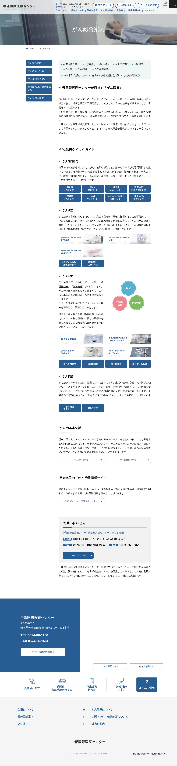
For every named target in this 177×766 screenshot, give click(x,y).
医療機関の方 (134, 10)
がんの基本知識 (100, 69)
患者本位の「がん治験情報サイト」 (81, 501)
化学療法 (77, 286)
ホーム (32, 49)
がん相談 (82, 69)
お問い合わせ (127, 5)
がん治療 (68, 69)
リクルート (149, 10)
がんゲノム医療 (139, 364)
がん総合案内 (107, 10)
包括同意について (159, 754)
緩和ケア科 (93, 408)
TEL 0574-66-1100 (34, 635)
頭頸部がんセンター (69, 197)
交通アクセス (105, 5)
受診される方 (77, 10)
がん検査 (139, 64)
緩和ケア (79, 307)
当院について (62, 10)
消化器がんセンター (69, 188)
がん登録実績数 (132, 75)
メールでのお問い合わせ (43, 652)
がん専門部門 (122, 64)
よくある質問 (150, 5)
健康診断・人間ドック (93, 263)
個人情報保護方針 (141, 754)
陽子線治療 (116, 364)
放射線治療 (93, 364)
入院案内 (121, 10)
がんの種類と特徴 (128, 460)
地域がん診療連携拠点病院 (105, 75)
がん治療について (102, 709)
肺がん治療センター (93, 188)
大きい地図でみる (110, 666)
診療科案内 (92, 10)
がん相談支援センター (75, 75)
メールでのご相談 (78, 555)
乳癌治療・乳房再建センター (139, 188)
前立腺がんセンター (116, 188)
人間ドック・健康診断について (110, 716)
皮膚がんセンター (93, 197)
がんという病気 (81, 460)
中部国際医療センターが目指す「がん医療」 (86, 64)
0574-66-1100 (89, 545)
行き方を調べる (146, 666)
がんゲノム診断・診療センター (116, 197)
